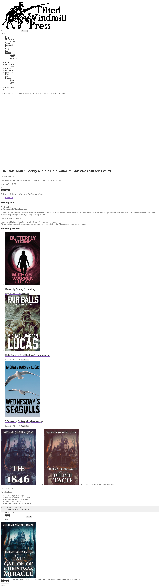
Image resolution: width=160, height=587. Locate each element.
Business (8, 53)
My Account (9, 39)
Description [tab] (9, 198)
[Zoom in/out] (2, 583)
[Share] (6, 583)
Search (24, 31)
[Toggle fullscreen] (4, 583)
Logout (12, 41)
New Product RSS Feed (9, 488)
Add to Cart (5, 190)
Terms (12, 57)
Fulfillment (9, 45)
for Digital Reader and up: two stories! (18, 503)
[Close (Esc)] (8, 583)
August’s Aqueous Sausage (14, 496)
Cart (6, 51)
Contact (12, 55)
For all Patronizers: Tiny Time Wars (17, 499)
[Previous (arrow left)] (2, 585)
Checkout (8, 43)
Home (7, 37)
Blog (7, 49)
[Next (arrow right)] (4, 585)
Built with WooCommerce (20, 509)
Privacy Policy (10, 47)
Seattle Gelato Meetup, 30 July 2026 (17, 497)
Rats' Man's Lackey (38, 194)
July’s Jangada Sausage (13, 501)
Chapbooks (10, 93)
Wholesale (13, 59)
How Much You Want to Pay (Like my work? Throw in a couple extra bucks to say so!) (32, 180)
